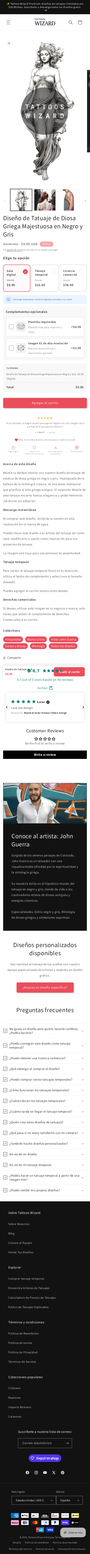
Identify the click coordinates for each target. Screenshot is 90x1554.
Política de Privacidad (22, 1352)
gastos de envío (15, 249)
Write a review (45, 754)
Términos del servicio (20, 1549)
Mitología (38, 646)
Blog (11, 1233)
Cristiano (14, 1388)
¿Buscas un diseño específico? (45, 987)
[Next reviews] (83, 707)
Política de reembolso (37, 1542)
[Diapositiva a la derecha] (85, 201)
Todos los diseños (63, 646)
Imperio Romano (19, 1407)
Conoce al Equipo (20, 1243)
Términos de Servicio (22, 1362)
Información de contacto (71, 1549)
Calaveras (14, 1416)
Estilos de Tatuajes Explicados (28, 1307)
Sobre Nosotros (19, 1224)
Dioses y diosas (15, 646)
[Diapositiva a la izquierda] (4, 201)
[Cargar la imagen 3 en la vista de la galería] (69, 200)
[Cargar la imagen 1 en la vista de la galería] (21, 200)
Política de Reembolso (23, 1333)
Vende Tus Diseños (20, 1252)
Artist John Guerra (63, 639)
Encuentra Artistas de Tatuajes (29, 1288)
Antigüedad (13, 639)
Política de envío (45, 1549)
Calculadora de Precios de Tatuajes (32, 1297)
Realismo (14, 1398)
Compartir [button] (14, 657)
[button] (8, 22)
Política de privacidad (65, 1542)
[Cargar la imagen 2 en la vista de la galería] (45, 200)
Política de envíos (20, 1343)
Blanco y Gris (36, 639)
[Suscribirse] (67, 1443)
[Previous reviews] (6, 707)
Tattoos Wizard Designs (41, 1537)
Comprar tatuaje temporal (26, 1278)
